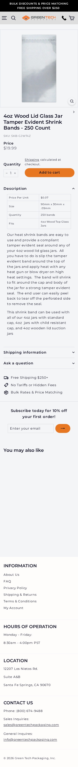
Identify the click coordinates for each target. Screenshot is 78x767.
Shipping (32, 159)
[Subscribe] (62, 428)
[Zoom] (72, 101)
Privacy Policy (15, 588)
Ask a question (18, 363)
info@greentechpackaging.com (30, 739)
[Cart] (72, 18)
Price (9, 143)
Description (15, 188)
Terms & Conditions (20, 601)
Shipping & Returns (20, 595)
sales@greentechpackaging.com (31, 725)
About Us (11, 575)
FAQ (7, 581)
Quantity (12, 164)
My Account (14, 608)
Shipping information (25, 352)
